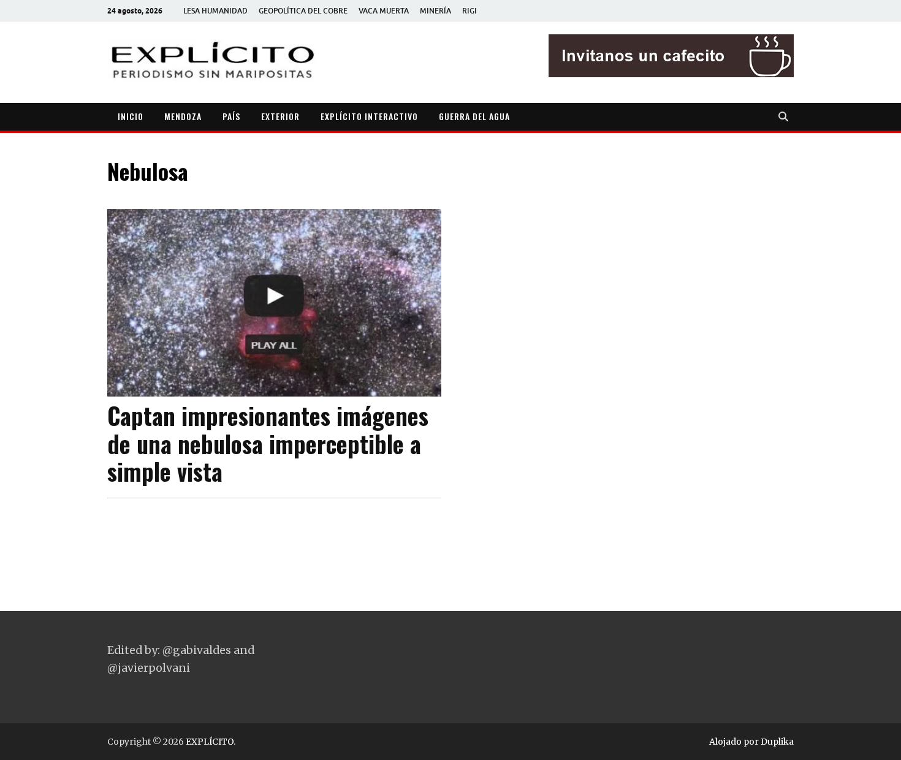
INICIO (130, 116)
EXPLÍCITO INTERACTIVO (369, 116)
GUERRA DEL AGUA (474, 116)
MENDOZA (183, 116)
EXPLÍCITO (210, 741)
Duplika (777, 741)
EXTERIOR (280, 116)
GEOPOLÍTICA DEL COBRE (303, 10)
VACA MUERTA (384, 10)
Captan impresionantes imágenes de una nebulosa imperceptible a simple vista (267, 443)
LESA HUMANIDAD (215, 10)
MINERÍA (435, 10)
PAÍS (231, 116)
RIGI (469, 10)
